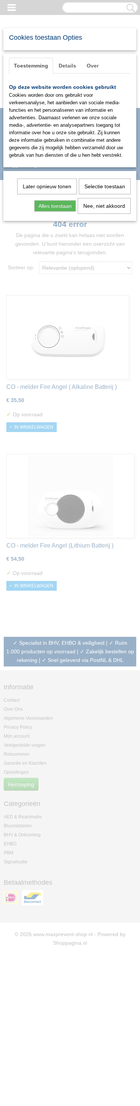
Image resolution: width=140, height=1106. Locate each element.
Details (67, 66)
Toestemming (31, 66)
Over (93, 66)
